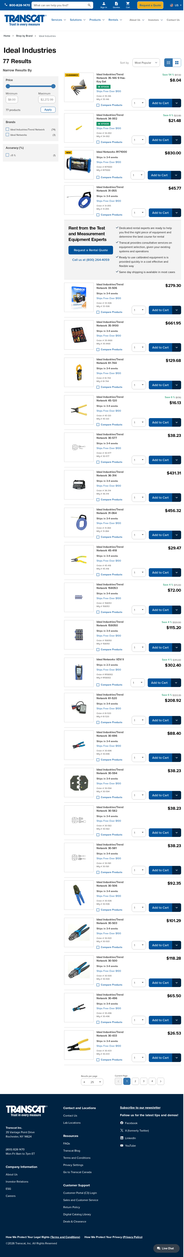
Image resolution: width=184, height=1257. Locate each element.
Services (56, 20)
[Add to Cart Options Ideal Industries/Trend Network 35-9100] (176, 347)
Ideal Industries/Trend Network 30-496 (109, 996)
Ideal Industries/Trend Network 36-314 (109, 473)
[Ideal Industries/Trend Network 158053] (79, 598)
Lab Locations (71, 1123)
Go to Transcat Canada (77, 1172)
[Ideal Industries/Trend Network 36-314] (79, 486)
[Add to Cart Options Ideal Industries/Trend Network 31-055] (176, 212)
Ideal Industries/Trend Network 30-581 (109, 846)
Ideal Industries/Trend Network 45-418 (109, 548)
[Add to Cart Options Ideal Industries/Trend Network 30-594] (176, 795)
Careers (10, 1196)
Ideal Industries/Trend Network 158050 (109, 623)
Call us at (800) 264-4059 (90, 259)
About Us (135, 20)
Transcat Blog (71, 1151)
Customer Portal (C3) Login (80, 1193)
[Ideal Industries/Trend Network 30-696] (79, 746)
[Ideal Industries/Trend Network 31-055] (79, 201)
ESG (8, 1189)
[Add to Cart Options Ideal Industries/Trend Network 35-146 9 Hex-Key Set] (176, 103)
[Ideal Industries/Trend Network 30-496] (79, 1009)
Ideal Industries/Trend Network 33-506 (109, 286)
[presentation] (29, 65)
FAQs (66, 1143)
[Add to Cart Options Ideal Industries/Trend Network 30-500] (176, 982)
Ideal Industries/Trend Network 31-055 (109, 189)
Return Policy (71, 1207)
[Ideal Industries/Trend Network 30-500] (79, 971)
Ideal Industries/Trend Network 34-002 (109, 116)
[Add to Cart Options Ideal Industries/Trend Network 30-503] (176, 945)
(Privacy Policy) (132, 1237)
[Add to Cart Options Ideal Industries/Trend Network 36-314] (176, 497)
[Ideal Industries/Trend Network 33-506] (79, 298)
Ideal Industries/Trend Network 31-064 (109, 511)
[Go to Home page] (25, 20)
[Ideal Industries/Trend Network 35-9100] (79, 336)
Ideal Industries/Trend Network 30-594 (109, 771)
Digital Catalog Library (77, 1214)
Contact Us (173, 20)
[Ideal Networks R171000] (79, 164)
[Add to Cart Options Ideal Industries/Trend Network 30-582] (176, 832)
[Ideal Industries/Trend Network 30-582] (79, 821)
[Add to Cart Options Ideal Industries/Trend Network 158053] (176, 610)
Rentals (113, 20)
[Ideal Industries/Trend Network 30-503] (79, 933)
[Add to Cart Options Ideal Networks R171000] (176, 175)
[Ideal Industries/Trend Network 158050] (79, 636)
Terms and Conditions (76, 1158)
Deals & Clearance (74, 1221)
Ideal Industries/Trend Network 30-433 (109, 1033)
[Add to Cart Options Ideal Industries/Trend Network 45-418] (176, 572)
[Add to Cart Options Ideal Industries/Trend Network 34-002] (176, 140)
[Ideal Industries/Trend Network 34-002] (79, 128)
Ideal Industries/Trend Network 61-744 (109, 361)
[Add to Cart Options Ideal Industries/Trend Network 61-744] (176, 385)
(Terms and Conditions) (65, 1237)
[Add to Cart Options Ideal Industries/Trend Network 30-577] (176, 460)
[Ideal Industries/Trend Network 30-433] (79, 1046)
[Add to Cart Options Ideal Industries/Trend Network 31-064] (176, 535)
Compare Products (111, 105)
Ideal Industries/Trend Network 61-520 (109, 696)
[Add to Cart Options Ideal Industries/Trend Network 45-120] (176, 422)
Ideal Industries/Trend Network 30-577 (109, 436)
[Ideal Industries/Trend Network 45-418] (79, 561)
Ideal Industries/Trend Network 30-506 (109, 884)
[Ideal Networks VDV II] (79, 672)
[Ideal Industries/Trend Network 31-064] (79, 523)
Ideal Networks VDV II (110, 659)
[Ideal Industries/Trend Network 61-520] (79, 709)
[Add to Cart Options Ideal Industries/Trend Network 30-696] (176, 757)
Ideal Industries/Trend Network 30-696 (109, 734)
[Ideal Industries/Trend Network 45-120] (79, 411)
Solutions (76, 20)
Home (7, 36)
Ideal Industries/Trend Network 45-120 (109, 398)
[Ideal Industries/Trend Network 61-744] (79, 373)
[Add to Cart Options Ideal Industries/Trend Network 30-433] (176, 1057)
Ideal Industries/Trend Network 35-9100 (109, 323)
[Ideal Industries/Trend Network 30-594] (79, 784)
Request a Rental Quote (91, 250)
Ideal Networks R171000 (111, 152)
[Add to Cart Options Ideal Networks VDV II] (176, 682)
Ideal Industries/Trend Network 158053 (109, 586)
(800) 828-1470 (15, 1149)
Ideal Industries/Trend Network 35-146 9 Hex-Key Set (110, 78)
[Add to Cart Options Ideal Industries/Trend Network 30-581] (176, 870)
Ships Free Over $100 (108, 91)
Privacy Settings (73, 1165)
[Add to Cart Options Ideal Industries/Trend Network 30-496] (176, 1020)
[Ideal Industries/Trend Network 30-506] (79, 896)
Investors (153, 20)
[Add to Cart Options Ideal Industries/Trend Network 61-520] (176, 720)
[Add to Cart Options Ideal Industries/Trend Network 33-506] (176, 310)
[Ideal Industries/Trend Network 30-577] (79, 448)
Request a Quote (150, 5)
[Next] (160, 1081)
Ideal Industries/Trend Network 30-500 (109, 959)
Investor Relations (17, 1181)
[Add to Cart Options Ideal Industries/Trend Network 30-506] (176, 907)
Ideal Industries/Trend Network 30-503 (109, 921)
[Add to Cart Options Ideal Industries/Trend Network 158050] (176, 647)
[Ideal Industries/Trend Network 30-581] (79, 858)
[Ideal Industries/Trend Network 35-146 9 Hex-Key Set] (79, 90)
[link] (118, 1081)
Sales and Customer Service (80, 1200)
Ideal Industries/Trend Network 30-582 (109, 809)
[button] (176, 5)
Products (95, 20)
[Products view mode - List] (168, 63)
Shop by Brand (24, 36)
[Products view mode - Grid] (177, 63)
